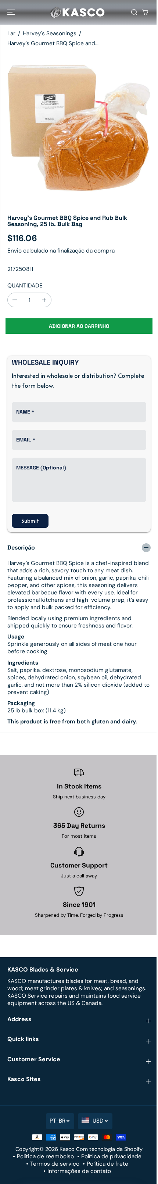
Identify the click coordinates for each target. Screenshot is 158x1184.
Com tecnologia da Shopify (109, 1149)
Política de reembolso (45, 1156)
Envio (14, 250)
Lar (11, 33)
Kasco (67, 1149)
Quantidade (25, 285)
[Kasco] (77, 12)
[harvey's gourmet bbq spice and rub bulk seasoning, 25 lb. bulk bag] (79, 128)
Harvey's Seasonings (49, 33)
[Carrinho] (145, 12)
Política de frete (107, 1163)
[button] (11, 12)
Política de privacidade (111, 1156)
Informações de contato (79, 1171)
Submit (30, 520)
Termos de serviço (54, 1163)
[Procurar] (134, 12)
